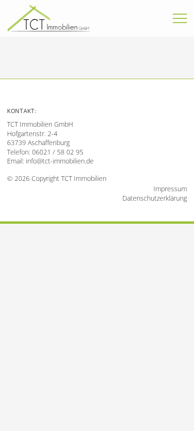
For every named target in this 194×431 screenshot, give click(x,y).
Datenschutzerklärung (154, 198)
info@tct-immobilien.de (60, 160)
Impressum (170, 188)
